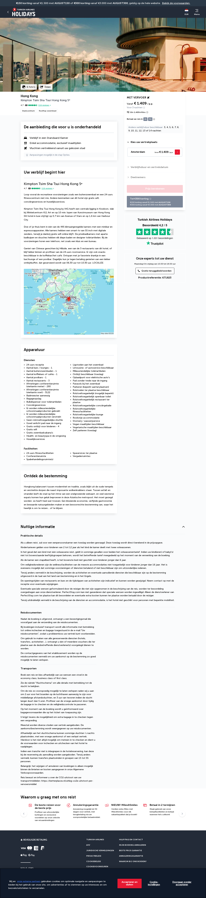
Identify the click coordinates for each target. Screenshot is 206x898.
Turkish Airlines (95, 839)
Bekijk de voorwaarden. (176, 3)
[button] (103, 527)
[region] (103, 883)
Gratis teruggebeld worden (156, 270)
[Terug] (8, 12)
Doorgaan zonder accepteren (181, 883)
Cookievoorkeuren (97, 866)
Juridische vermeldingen (100, 850)
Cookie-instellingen (154, 883)
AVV (88, 845)
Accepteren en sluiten (129, 883)
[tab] (154, 142)
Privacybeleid (93, 856)
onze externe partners (29, 881)
